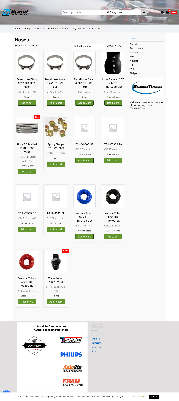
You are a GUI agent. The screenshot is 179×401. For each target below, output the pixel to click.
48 (117, 46)
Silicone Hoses (113, 97)
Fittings (56, 296)
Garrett (134, 44)
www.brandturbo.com (147, 102)
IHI (131, 65)
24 (113, 46)
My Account (79, 28)
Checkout (95, 339)
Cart (93, 334)
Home (18, 28)
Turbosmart (136, 48)
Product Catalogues (58, 28)
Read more (113, 102)
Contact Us (95, 28)
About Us (39, 28)
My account (96, 347)
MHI (132, 69)
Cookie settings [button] (139, 396)
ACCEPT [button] (154, 397)
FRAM (133, 56)
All (122, 46)
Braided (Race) (27, 166)
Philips (133, 73)
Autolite (134, 60)
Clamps (27, 97)
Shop (27, 28)
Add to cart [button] (27, 102)
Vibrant (134, 52)
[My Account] (162, 12)
